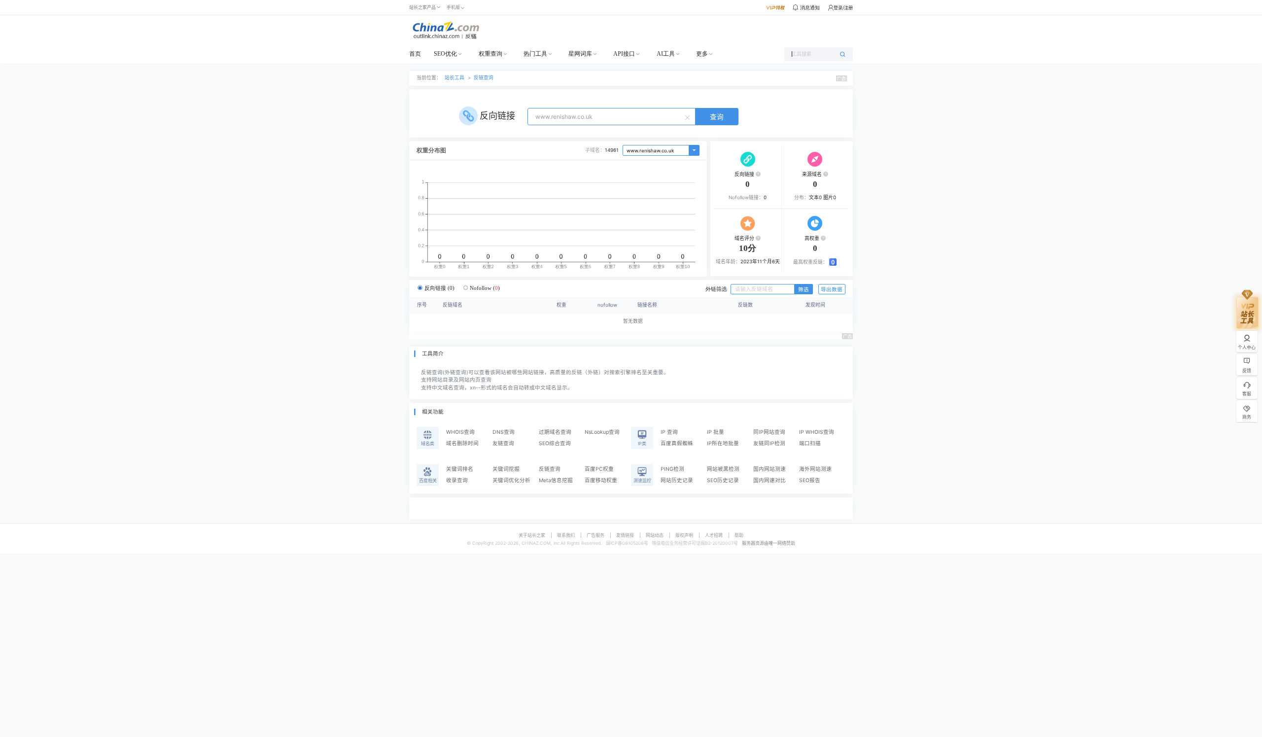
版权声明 (684, 535)
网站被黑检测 (723, 469)
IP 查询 (669, 432)
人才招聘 (714, 535)
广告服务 (595, 535)
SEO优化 (445, 53)
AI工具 (666, 53)
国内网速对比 (769, 480)
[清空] (689, 117)
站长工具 (454, 77)
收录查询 (457, 480)
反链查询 (483, 77)
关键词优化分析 (511, 480)
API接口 (624, 53)
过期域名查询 (555, 432)
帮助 (739, 535)
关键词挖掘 (506, 469)
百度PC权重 (599, 469)
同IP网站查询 (769, 432)
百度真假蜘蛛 (677, 443)
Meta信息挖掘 (556, 480)
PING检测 (672, 469)
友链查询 (503, 443)
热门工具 (535, 53)
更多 (702, 53)
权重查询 (490, 53)
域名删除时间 (462, 443)
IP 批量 (715, 432)
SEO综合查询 (555, 443)
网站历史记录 (677, 480)
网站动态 (655, 535)
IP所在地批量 (723, 443)
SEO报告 (809, 480)
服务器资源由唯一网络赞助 (768, 543)
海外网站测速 (815, 469)
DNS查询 (503, 432)
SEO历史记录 (723, 480)
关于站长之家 (532, 535)
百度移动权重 (601, 480)
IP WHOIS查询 (816, 432)
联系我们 (566, 535)
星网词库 (580, 53)
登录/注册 (843, 7)
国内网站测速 (769, 469)
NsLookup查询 (602, 432)
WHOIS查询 (460, 432)
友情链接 (625, 535)
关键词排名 (459, 469)
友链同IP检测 (769, 443)
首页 (415, 53)
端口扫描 (810, 443)
